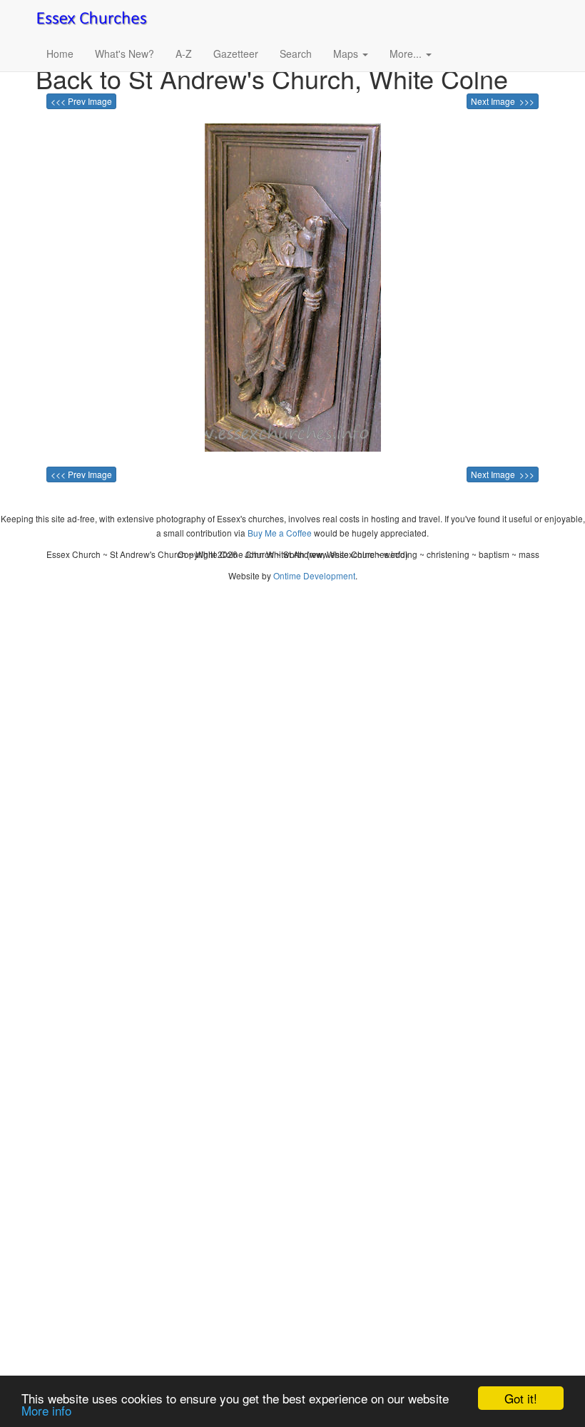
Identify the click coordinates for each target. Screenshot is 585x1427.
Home (59, 53)
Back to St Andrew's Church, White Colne (272, 78)
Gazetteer (235, 53)
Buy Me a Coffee (280, 533)
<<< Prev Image (81, 101)
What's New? (124, 53)
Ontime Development (314, 575)
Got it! (520, 1398)
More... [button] (407, 53)
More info (46, 1410)
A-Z (184, 53)
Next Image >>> (502, 101)
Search (296, 53)
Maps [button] (347, 53)
